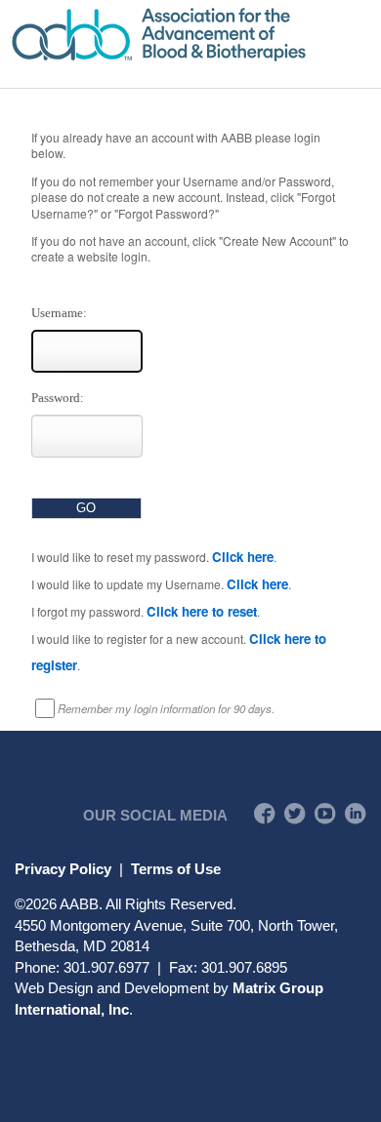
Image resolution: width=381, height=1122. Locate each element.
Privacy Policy (63, 869)
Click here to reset (202, 611)
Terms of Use (176, 869)
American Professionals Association (190, 34)
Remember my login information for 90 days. (166, 708)
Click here (243, 556)
